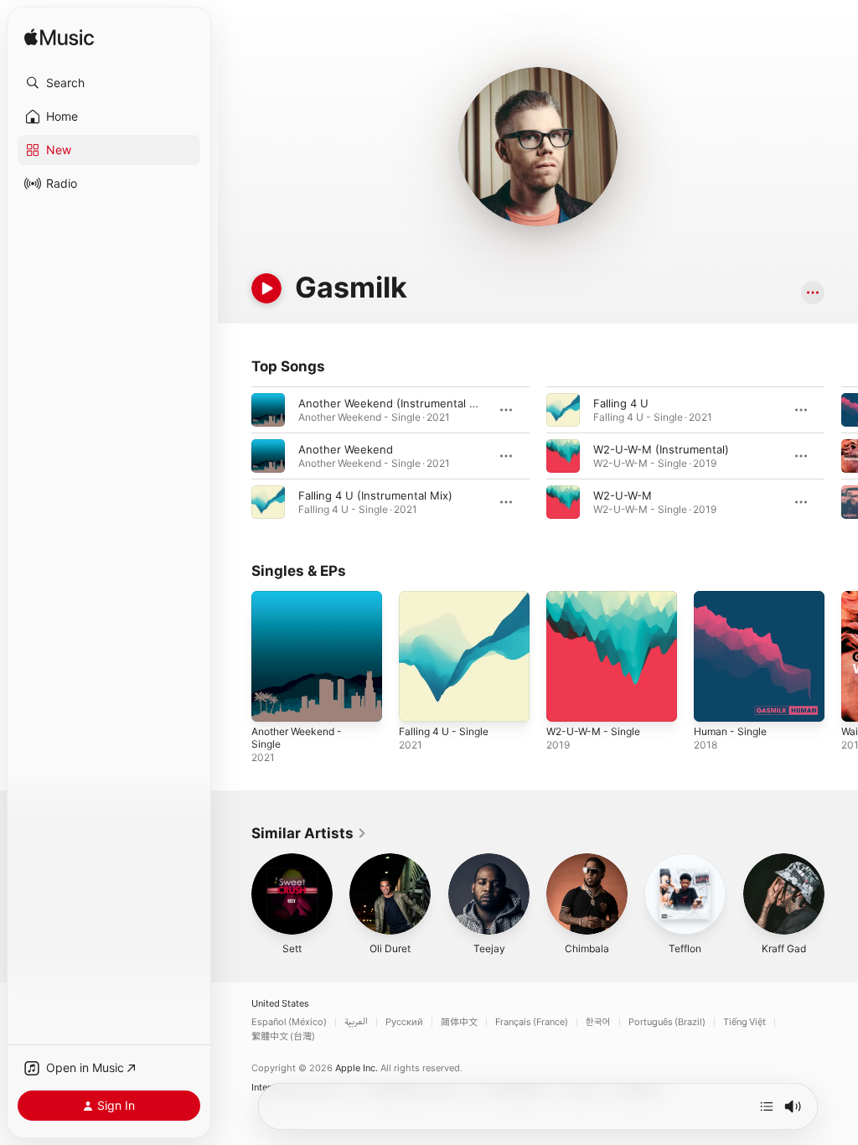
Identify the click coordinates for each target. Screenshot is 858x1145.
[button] (108, 83)
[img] (59, 38)
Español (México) (289, 1022)
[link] (309, 833)
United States (280, 1003)
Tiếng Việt (744, 1022)
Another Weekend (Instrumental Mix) (395, 403)
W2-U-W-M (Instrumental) (661, 449)
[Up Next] (767, 1106)
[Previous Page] (234, 456)
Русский (404, 1022)
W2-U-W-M (622, 495)
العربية (356, 1022)
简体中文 (459, 1022)
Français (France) (531, 1022)
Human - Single (730, 731)
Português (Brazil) (667, 1022)
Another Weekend (345, 449)
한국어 (598, 1022)
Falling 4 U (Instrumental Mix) (375, 495)
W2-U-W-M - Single (593, 731)
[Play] (266, 288)
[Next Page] (841, 456)
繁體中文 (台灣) (283, 1036)
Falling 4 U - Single (443, 731)
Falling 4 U (621, 403)
